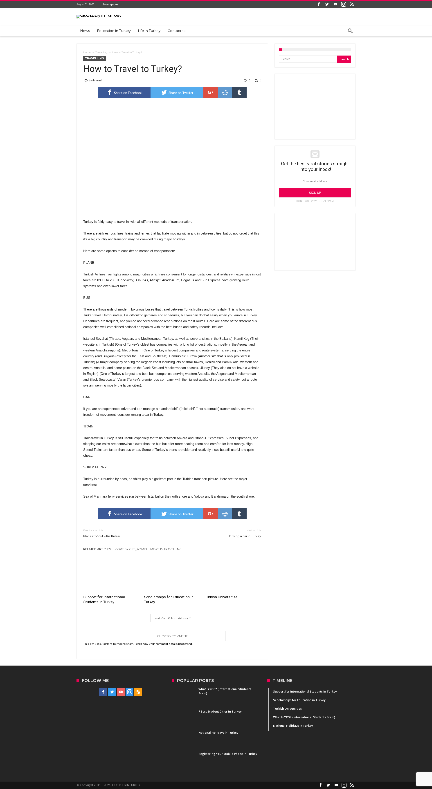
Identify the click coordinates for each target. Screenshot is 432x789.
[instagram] (343, 4)
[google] (210, 92)
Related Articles (97, 549)
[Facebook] (318, 4)
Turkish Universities (221, 597)
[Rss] (352, 4)
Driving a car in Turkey (245, 533)
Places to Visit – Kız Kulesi (101, 533)
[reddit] (225, 92)
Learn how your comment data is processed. (164, 644)
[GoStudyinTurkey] (99, 14)
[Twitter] (327, 4)
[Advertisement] (315, 106)
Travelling (101, 52)
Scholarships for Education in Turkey (169, 599)
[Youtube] (335, 4)
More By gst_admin (131, 549)
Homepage (110, 4)
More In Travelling (166, 549)
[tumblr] (239, 92)
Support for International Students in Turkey (104, 599)
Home (86, 52)
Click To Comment (172, 636)
